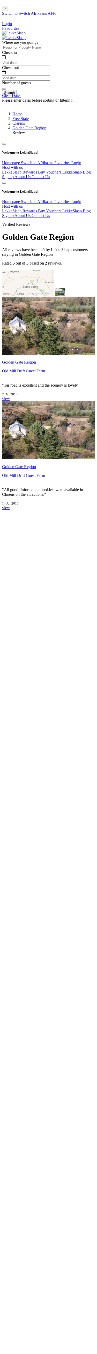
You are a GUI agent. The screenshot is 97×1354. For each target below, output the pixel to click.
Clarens (18, 123)
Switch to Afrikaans (37, 163)
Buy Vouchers (50, 172)
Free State (20, 118)
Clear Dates (11, 95)
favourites (62, 163)
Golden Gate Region (29, 128)
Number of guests (16, 83)
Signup (8, 177)
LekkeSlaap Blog (76, 172)
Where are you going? (20, 42)
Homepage (11, 163)
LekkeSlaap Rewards (20, 172)
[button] (48, 105)
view (6, 398)
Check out (10, 67)
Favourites (10, 28)
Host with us (12, 167)
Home (17, 114)
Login (76, 163)
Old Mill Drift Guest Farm (23, 371)
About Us (23, 177)
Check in (9, 52)
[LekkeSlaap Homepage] (14, 33)
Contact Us (41, 177)
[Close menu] (4, 144)
